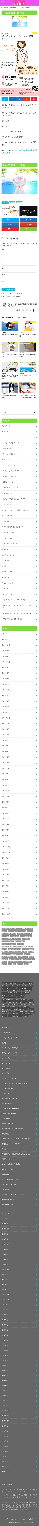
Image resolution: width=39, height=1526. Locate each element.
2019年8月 (5, 779)
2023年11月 (6, 645)
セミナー (29, 931)
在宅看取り (6, 560)
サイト (3, 281)
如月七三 (30, 946)
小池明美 (4, 949)
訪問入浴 (32, 959)
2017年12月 (6, 847)
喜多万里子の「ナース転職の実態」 (15, 600)
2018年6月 (5, 813)
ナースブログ (6, 459)
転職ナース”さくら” (8, 583)
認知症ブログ (28, 961)
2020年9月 (5, 729)
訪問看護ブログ (8, 493)
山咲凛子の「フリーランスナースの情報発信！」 (17, 606)
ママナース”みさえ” (8, 532)
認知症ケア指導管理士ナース (15, 961)
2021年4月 (5, 701)
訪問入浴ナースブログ (10, 488)
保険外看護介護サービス (10, 544)
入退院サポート (7, 549)
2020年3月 (5, 763)
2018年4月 (5, 824)
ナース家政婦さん (8, 516)
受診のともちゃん (8, 555)
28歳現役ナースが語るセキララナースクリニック (14, 928)
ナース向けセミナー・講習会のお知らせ (15, 510)
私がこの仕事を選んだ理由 (12, 454)
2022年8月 (5, 667)
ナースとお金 (7, 594)
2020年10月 (6, 723)
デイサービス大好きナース (24, 933)
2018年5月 (5, 819)
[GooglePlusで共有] (26, 99)
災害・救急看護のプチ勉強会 (13, 619)
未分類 (4, 566)
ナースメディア (19, 1522)
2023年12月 (6, 639)
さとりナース (11, 931)
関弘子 (26, 964)
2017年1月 (5, 908)
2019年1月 (5, 791)
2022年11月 (6, 662)
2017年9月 (5, 863)
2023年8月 (5, 651)
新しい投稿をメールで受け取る (12, 296)
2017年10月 (6, 858)
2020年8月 (5, 735)
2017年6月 (5, 880)
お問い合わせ (9, 1519)
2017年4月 (5, 891)
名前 (3, 268)
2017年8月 (5, 869)
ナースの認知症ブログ (26, 936)
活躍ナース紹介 (7, 572)
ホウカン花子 (6, 521)
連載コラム (20, 964)
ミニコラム (20, 944)
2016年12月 (6, 914)
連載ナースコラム (8, 588)
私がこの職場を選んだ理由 (16, 959)
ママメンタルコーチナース (11, 538)
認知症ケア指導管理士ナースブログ (15, 499)
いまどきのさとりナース (11, 443)
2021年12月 (6, 690)
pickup (13, 202)
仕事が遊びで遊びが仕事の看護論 (10, 946)
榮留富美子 (31, 951)
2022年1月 (5, 684)
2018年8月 (5, 802)
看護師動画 (6, 577)
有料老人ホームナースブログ (13, 476)
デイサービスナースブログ (12, 471)
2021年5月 (5, 695)
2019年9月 (5, 774)
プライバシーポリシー (20, 1519)
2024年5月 (5, 634)
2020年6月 (5, 746)
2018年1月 (5, 841)
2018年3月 (5, 830)
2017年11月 (6, 852)
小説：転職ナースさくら (14, 949)
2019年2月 (5, 785)
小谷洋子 (24, 949)
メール (4, 275)
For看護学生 (6, 426)
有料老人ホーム (6, 951)
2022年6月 (5, 673)
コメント (4, 249)
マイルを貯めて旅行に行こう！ (12, 527)
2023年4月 (5, 656)
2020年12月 (6, 712)
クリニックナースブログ (11, 465)
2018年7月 (5, 807)
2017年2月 (5, 903)
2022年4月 (5, 679)
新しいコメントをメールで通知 (12, 293)
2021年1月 (5, 706)
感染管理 (31, 949)
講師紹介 (4, 964)
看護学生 (31, 956)
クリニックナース (21, 931)
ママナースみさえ (19, 941)
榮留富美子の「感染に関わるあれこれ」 (12, 954)
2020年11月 (6, 718)
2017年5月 (5, 886)
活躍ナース (27, 954)
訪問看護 (4, 961)
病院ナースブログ (9, 482)
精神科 (26, 959)
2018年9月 (5, 796)
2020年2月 (5, 768)
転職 (14, 964)
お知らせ (6, 202)
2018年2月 (5, 835)
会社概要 (31, 1519)
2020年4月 (5, 757)
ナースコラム (6, 437)
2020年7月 (5, 740)
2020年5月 (5, 751)
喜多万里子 (24, 946)
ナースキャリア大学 (7, 939)
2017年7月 (5, 875)
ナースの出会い (8, 448)
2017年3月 (5, 897)
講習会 (10, 964)
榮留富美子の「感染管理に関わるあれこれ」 (18, 613)
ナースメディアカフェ (9, 504)
